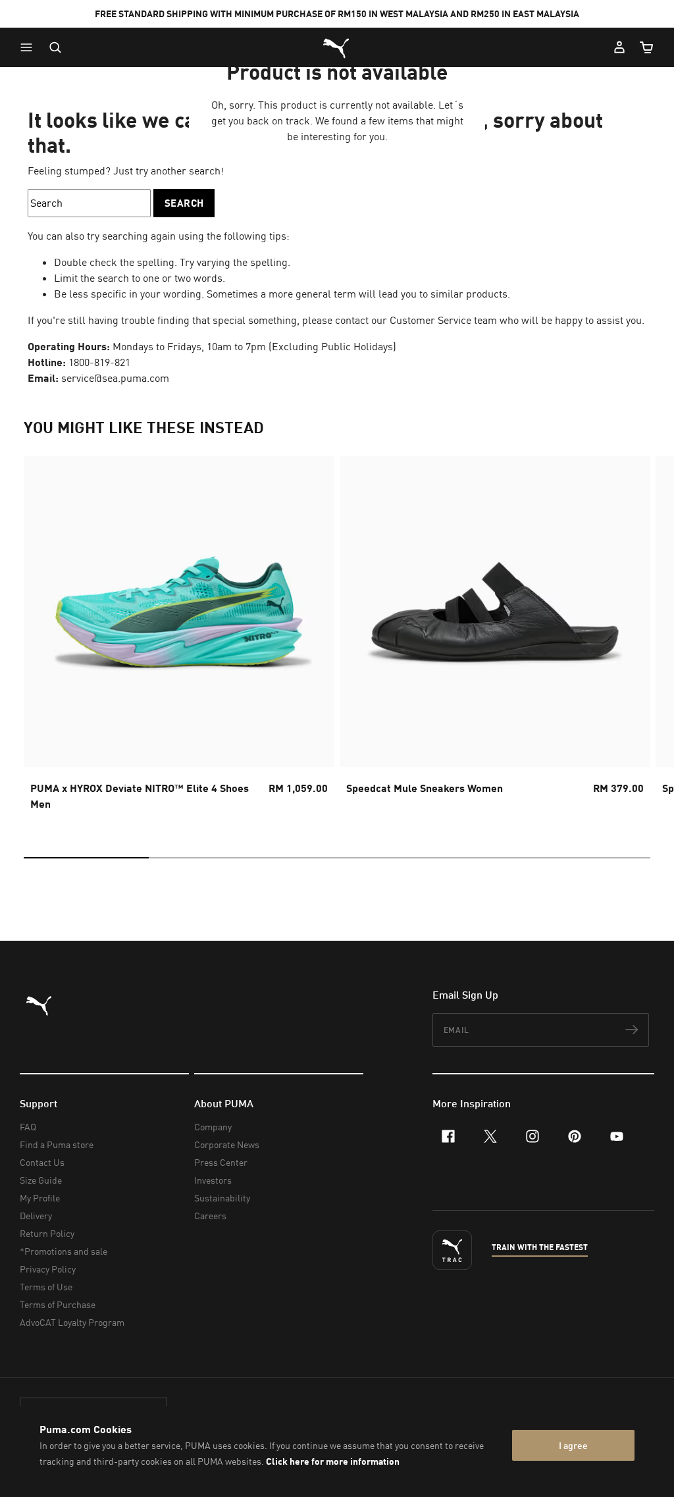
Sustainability (222, 1197)
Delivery (36, 1215)
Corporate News (226, 1144)
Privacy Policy (48, 1268)
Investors (213, 1180)
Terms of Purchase (57, 1304)
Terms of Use (46, 1286)
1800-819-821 (99, 362)
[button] (29, 47)
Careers (210, 1215)
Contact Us (42, 1162)
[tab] (86, 857)
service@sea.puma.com (115, 377)
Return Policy (47, 1233)
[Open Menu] (29, 47)
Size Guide (41, 1180)
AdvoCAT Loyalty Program (72, 1322)
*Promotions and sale (63, 1251)
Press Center (220, 1162)
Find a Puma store (56, 1144)
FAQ (28, 1126)
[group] (179, 637)
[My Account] (619, 47)
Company (213, 1126)
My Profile (40, 1197)
